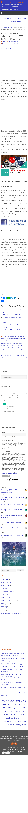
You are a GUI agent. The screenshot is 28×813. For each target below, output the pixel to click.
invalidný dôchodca (5, 341)
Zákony (2, 48)
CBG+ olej (4, 607)
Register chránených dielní (12, 2)
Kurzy (4, 751)
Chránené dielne (8, 27)
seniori (11, 345)
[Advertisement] (14, 65)
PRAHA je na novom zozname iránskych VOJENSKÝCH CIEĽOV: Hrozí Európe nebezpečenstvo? (11, 682)
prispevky (9, 343)
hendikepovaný (16, 338)
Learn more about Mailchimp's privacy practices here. (13, 472)
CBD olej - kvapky (6, 598)
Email (4, 432)
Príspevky (11, 46)
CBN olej (3, 610)
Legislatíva (13, 43)
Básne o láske (4, 579)
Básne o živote (4, 588)
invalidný (22, 338)
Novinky (3, 46)
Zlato (8, 751)
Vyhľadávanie (20, 570)
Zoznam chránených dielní (15, 350)
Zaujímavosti (8, 48)
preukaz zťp (4, 343)
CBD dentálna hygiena (6, 591)
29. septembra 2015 (13, 41)
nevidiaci (23, 341)
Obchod (23, 749)
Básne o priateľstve (6, 582)
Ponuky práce (20, 747)
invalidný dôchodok (16, 341)
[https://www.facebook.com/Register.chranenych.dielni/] (12, 743)
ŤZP (7, 347)
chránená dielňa (7, 336)
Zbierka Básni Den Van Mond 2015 (10, 613)
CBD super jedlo (5, 604)
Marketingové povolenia (8, 440)
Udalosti (20, 46)
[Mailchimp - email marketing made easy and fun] (10, 481)
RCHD (4, 41)
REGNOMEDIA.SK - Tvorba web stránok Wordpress (12, 736)
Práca (7, 46)
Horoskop (14, 751)
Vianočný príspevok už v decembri (21, 356)
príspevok (15, 343)
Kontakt (20, 751)
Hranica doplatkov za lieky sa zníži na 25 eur (6, 358)
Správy (16, 46)
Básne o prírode (5, 585)
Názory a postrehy (21, 43)
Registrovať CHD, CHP (13, 749)
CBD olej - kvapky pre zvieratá (9, 601)
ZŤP (23, 350)
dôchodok (9, 338)
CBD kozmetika (5, 594)
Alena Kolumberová (13, 408)
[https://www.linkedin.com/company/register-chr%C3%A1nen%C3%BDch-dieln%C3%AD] (15, 743)
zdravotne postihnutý (14, 347)
